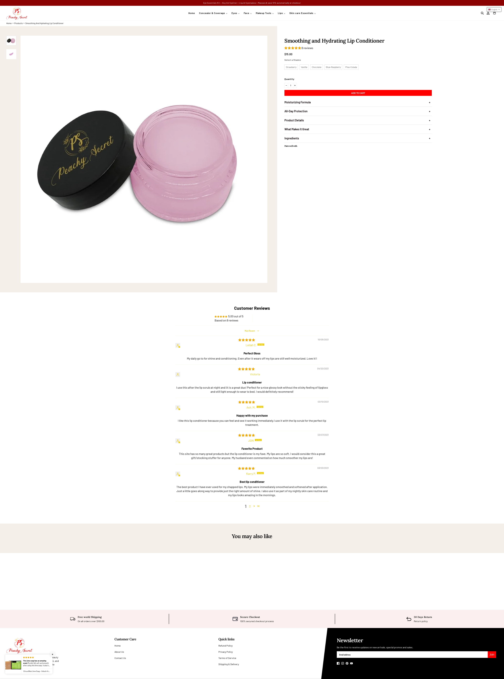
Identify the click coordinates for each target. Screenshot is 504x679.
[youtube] (351, 663)
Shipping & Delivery (228, 664)
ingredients (357, 138)
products (18, 23)
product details (357, 120)
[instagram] (342, 663)
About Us (119, 651)
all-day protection (357, 111)
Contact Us (120, 658)
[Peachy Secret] (16, 13)
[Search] (482, 13)
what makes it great (357, 129)
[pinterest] (347, 663)
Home (9, 23)
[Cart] (495, 13)
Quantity (289, 79)
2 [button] (250, 506)
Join (492, 654)
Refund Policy (225, 645)
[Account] (488, 13)
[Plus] (295, 85)
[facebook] (338, 663)
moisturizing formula (357, 102)
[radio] (291, 67)
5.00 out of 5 (235, 316)
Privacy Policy (225, 651)
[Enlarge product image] (143, 159)
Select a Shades (292, 60)
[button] (292, 48)
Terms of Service (227, 658)
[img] (246, 340)
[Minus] (286, 85)
